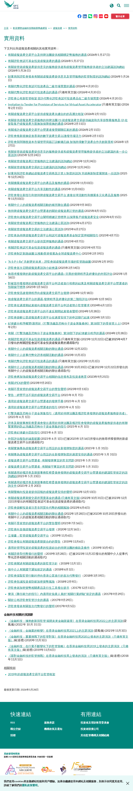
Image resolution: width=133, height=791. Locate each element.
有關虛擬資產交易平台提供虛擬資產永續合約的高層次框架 (46, 114)
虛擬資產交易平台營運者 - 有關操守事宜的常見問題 (41, 466)
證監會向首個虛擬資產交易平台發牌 (31, 529)
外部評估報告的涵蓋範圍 (24, 438)
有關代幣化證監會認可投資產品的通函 (33, 92)
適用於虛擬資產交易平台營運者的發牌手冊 (35, 401)
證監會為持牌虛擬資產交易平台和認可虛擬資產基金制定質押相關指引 (53, 235)
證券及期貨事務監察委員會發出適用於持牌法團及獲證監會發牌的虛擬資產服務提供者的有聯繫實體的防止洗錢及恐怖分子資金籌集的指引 (68, 424)
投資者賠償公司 (90, 728)
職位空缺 (15, 728)
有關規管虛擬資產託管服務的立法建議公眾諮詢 (38, 223)
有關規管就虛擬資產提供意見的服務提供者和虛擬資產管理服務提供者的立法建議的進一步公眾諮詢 (68, 153)
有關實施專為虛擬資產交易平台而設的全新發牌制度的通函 (46, 448)
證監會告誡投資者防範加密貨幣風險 (31, 581)
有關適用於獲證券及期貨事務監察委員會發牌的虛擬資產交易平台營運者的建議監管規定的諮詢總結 (68, 474)
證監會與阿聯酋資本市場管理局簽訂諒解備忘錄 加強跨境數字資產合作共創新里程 (61, 142)
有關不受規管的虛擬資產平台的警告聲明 (34, 523)
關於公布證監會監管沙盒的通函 (28, 600)
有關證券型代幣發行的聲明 (25, 553)
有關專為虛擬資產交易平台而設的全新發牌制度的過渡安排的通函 (50, 454)
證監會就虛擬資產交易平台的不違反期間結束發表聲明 (43, 311)
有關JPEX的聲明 (18, 383)
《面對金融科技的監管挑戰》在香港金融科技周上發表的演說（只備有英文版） (59, 655)
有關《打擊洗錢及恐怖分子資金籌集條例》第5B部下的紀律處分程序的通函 (56, 333)
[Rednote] (101, 16)
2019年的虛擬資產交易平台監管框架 (31, 674)
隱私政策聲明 (30, 785)
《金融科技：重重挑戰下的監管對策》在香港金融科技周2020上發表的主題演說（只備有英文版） (68, 638)
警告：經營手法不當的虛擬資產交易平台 (34, 395)
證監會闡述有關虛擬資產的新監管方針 (33, 563)
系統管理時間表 (12, 753)
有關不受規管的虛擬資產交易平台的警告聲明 (37, 389)
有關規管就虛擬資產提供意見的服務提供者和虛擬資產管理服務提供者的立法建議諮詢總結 (66, 67)
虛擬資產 (57, 28)
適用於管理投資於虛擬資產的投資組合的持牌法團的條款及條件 (49, 547)
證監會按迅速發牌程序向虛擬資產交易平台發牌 (38, 293)
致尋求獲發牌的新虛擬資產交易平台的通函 (35, 274)
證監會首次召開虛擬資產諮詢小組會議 (33, 268)
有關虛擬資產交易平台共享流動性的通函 (34, 189)
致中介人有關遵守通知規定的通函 (30, 569)
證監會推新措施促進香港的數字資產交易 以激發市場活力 (44, 136)
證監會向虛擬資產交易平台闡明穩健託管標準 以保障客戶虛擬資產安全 (53, 217)
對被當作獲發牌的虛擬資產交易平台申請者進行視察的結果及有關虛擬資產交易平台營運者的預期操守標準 (68, 285)
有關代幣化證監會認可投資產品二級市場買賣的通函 (41, 86)
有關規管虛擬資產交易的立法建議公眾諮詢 (35, 229)
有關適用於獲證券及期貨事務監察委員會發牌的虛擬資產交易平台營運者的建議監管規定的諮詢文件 (68, 484)
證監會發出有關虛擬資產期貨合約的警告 (34, 541)
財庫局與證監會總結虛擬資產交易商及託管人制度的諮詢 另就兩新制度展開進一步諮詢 (63, 173)
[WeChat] (90, 16)
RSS (12, 722)
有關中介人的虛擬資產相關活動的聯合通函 (35, 348)
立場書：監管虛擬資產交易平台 (28, 535)
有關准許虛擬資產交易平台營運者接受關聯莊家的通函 (43, 129)
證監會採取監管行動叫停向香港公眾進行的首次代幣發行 (44, 575)
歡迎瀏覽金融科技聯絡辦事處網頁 (30, 28)
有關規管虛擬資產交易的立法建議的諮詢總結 (37, 167)
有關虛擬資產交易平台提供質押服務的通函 (35, 241)
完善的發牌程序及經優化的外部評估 (89, 274)
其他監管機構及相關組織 (95, 735)
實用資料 (72, 28)
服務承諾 (49, 722)
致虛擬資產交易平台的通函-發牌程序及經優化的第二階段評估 (48, 299)
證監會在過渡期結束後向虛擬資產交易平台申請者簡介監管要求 (49, 305)
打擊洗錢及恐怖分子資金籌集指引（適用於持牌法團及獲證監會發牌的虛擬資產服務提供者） (68, 413)
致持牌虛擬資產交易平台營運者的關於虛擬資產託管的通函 (46, 211)
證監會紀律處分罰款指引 (24, 432)
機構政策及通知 (53, 728)
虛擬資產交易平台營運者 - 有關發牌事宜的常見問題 (41, 460)
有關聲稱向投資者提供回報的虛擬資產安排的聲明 (40, 492)
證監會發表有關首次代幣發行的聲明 (31, 606)
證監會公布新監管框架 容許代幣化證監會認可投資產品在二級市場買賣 (53, 98)
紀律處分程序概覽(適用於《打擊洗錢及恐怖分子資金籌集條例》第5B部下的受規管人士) (64, 323)
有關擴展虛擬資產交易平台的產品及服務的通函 (38, 183)
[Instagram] (95, 16)
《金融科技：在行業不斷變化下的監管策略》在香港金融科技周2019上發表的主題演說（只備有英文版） (68, 647)
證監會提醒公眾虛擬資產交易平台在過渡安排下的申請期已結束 (49, 317)
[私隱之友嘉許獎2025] (22, 769)
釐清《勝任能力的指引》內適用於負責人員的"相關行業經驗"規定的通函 (54, 594)
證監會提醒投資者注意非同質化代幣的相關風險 (38, 507)
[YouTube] (106, 16)
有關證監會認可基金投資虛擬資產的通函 (34, 61)
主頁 (6, 28)
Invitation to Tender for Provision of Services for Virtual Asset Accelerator (54, 104)
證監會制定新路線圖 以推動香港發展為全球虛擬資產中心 (44, 253)
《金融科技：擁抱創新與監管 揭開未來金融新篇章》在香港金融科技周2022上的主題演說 (65, 621)
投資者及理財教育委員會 (95, 722)
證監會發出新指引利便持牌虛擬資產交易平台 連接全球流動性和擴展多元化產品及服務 (63, 195)
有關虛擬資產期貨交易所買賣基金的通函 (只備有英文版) (44, 498)
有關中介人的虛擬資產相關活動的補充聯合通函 (38, 205)
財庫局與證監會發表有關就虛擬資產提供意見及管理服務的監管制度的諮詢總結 (59, 76)
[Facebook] (79, 16)
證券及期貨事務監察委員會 (11, 4)
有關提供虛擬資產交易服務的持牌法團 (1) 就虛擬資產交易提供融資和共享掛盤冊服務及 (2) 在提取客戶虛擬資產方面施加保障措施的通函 (68, 121)
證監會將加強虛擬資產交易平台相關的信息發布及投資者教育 (47, 376)
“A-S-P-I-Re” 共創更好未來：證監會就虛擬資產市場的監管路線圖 (49, 261)
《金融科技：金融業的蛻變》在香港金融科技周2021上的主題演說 (50, 630)
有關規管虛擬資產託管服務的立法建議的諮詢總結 (40, 161)
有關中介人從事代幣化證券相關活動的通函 (35, 355)
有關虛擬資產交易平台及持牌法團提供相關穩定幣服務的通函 (47, 54)
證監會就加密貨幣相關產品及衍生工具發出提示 (38, 587)
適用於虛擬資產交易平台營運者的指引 (33, 407)
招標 (13, 735)
